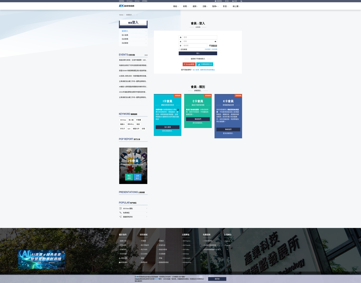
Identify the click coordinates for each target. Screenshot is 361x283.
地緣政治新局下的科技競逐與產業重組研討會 (135, 65)
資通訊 (161, 241)
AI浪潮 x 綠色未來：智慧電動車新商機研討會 (135, 76)
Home (121, 15)
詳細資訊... (198, 91)
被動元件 (136, 129)
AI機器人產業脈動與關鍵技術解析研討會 (133, 87)
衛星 (138, 124)
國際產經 (144, 262)
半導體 (138, 120)
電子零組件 (145, 245)
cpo (129, 129)
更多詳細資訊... (167, 131)
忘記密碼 (125, 39)
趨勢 (195, 6)
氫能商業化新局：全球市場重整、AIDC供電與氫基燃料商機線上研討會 (144, 60)
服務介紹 (123, 241)
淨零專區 (144, 1)
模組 (175, 6)
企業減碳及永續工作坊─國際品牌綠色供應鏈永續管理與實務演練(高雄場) (145, 97)
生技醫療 (162, 254)
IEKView (137, 1)
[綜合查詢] (241, 1)
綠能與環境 (163, 249)
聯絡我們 (198, 119)
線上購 (236, 6)
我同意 (217, 279)
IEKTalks (186, 249)
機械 (142, 258)
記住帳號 (184, 49)
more (146, 55)
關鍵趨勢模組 (164, 262)
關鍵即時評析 (128, 217)
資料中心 (131, 124)
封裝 (143, 129)
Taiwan (227, 241)
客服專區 (219, 1)
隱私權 (156, 279)
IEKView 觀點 (128, 208)
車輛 (160, 258)
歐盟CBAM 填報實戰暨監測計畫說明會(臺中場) (135, 71)
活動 (204, 6)
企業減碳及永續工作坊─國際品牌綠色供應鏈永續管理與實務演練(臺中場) (145, 81)
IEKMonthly (187, 262)
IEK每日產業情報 (210, 245)
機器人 (122, 124)
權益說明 (129, 177)
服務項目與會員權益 (207, 70)
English (227, 245)
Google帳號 (190, 64)
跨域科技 (162, 245)
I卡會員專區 (208, 241)
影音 (225, 6)
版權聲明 (123, 249)
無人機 (131, 120)
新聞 (185, 6)
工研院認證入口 (206, 64)
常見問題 (123, 254)
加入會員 (125, 35)
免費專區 (121, 1)
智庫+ (215, 6)
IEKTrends (186, 245)
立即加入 (137, 177)
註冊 (235, 1)
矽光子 (122, 129)
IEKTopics (129, 1)
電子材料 (144, 249)
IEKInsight (186, 258)
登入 (227, 1)
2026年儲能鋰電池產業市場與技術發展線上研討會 (137, 92)
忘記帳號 (125, 43)
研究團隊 (123, 245)
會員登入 (129, 15)
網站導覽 (124, 258)
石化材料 (144, 254)
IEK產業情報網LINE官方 (212, 249)
